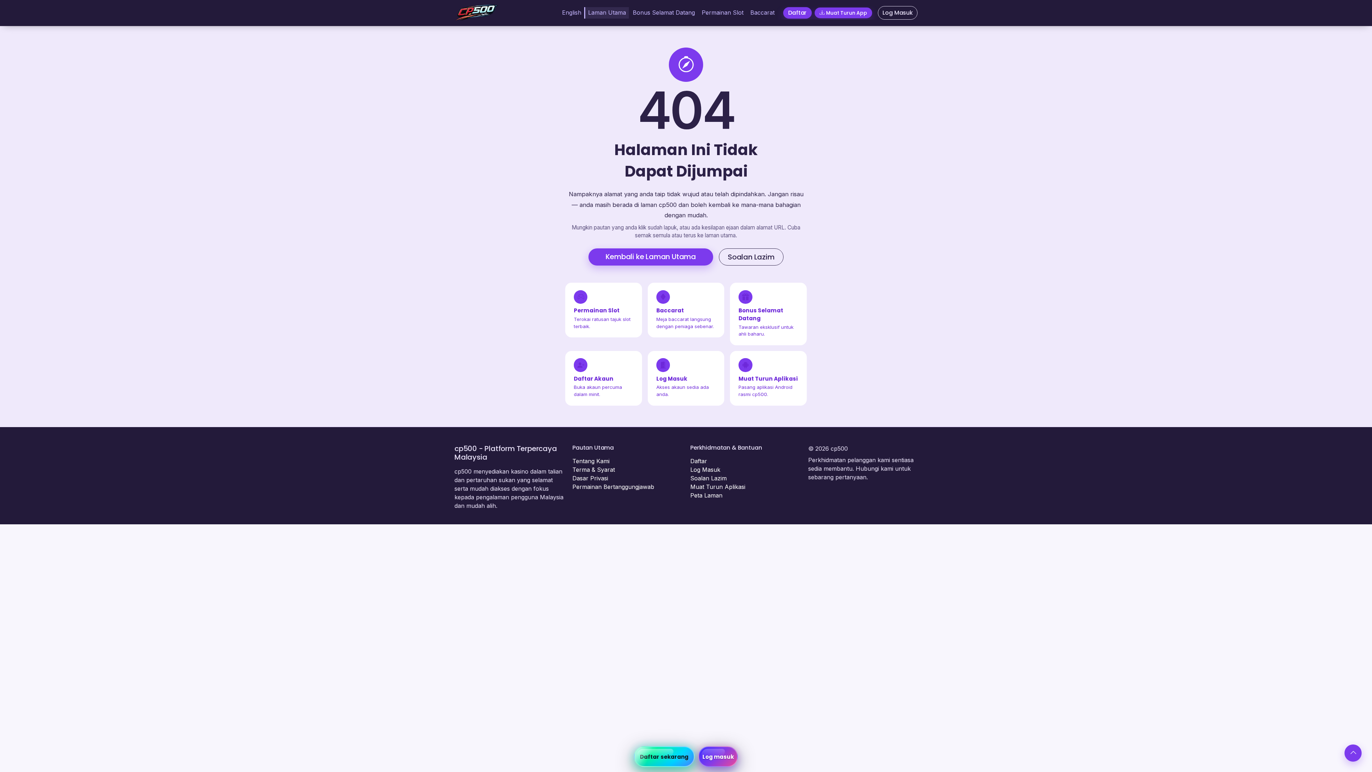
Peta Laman (706, 495)
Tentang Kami (591, 461)
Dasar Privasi (590, 478)
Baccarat (762, 12)
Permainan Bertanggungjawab (613, 486)
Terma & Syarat (593, 469)
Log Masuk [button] (898, 13)
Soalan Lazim (751, 257)
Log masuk (718, 757)
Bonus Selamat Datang (664, 12)
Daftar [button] (797, 13)
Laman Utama (607, 12)
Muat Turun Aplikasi (717, 486)
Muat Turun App (846, 12)
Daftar (698, 461)
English (571, 12)
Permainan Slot (723, 12)
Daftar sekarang (664, 757)
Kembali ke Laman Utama (651, 257)
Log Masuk (705, 469)
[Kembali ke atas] (1353, 753)
